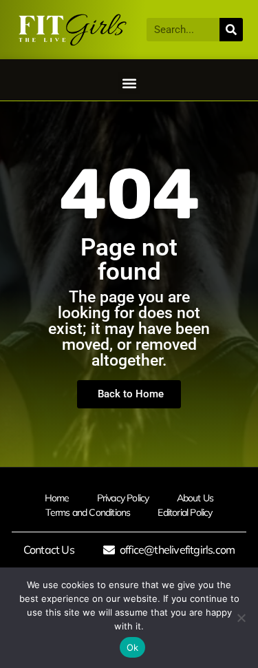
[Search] (231, 29)
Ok (133, 647)
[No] (241, 618)
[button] (129, 83)
